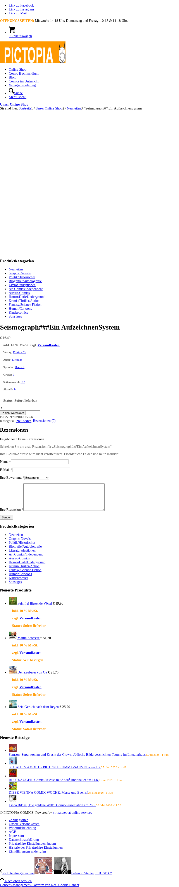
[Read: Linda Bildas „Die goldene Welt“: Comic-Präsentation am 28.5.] (13, 801)
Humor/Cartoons (20, 308)
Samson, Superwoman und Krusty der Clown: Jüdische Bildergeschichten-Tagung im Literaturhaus (77, 754)
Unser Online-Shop (14, 104)
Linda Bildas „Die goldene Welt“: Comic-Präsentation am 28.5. (52, 805)
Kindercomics (18, 312)
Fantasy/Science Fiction (25, 304)
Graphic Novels (20, 273)
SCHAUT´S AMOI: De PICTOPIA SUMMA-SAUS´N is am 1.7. (55, 767)
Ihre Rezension (11, 509)
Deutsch (19, 367)
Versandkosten (49, 345)
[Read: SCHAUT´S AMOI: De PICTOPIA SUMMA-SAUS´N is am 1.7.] (13, 763)
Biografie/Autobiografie (25, 281)
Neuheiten (16, 269)
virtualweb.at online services (72, 812)
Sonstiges (15, 316)
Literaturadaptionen (22, 285)
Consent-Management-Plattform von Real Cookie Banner (39, 885)
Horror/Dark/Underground (27, 297)
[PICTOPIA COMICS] (32, 62)
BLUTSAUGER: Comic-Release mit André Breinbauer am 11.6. (54, 780)
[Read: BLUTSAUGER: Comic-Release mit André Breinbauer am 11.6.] (13, 776)
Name (5, 461)
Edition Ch (19, 352)
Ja (15, 389)
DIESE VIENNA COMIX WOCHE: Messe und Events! (48, 792)
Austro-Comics (19, 293)
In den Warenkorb (13, 413)
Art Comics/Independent (26, 289)
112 (23, 382)
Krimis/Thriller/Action (24, 301)
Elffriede (17, 359)
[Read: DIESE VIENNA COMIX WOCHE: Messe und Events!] (13, 788)
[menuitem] (94, 70)
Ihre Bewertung (12, 477)
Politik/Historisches (22, 277)
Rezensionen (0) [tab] (44, 420)
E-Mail (6, 470)
